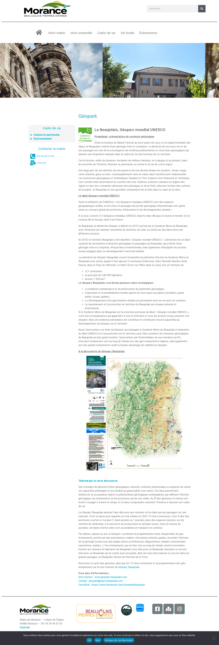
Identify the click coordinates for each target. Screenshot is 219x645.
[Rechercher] (202, 8)
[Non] (214, 637)
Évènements (148, 33)
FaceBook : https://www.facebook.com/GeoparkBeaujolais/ (111, 584)
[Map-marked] (168, 609)
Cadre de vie (106, 33)
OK (89, 640)
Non (98, 640)
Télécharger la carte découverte (98, 480)
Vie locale (127, 33)
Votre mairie (56, 33)
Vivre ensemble (81, 33)
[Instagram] (179, 609)
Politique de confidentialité (119, 640)
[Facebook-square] (157, 609)
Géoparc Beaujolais (128, 567)
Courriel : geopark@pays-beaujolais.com (100, 580)
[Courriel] (33, 163)
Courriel (41, 162)
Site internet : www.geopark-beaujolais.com (102, 577)
